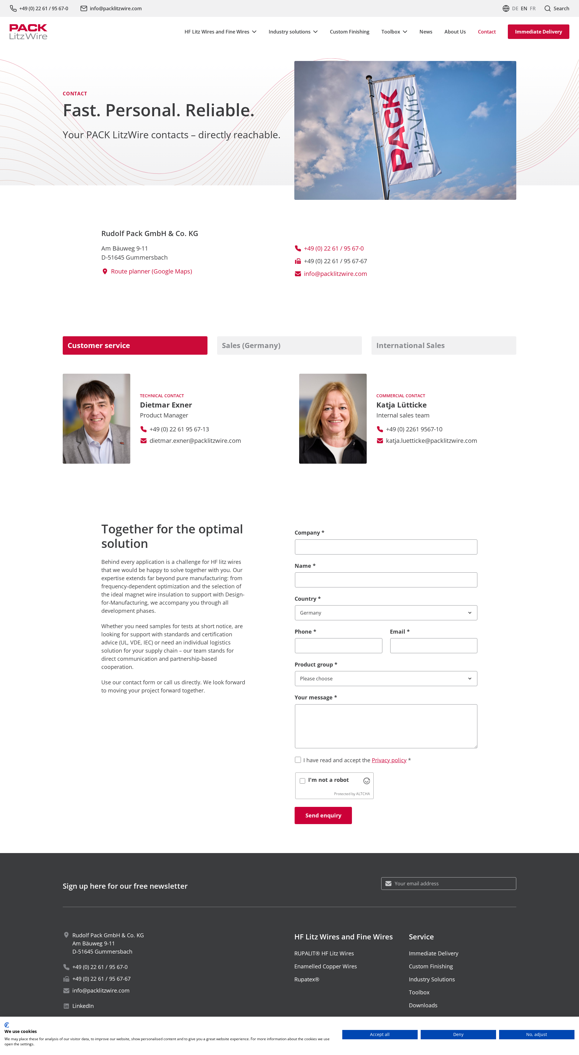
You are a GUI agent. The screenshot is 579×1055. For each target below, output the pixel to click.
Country (308, 598)
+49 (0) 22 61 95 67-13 (179, 429)
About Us (455, 31)
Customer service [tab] (99, 345)
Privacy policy (389, 760)
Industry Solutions (432, 979)
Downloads (423, 1005)
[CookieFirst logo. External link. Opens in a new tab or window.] (7, 1025)
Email (400, 631)
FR (533, 8)
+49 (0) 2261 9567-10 (414, 429)
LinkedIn (83, 1005)
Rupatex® (306, 979)
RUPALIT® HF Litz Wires (324, 953)
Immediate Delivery (538, 31)
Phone (305, 631)
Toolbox (419, 992)
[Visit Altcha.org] (366, 781)
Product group (316, 664)
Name (305, 565)
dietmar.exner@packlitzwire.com (195, 440)
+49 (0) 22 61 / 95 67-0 (334, 248)
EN (524, 8)
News (425, 31)
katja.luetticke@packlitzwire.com (431, 440)
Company (309, 532)
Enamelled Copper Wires (325, 966)
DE (515, 8)
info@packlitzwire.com (335, 274)
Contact (487, 31)
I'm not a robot (328, 779)
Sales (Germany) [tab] (251, 345)
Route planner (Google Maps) (151, 271)
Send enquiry (323, 815)
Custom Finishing (349, 31)
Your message (316, 697)
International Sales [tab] (410, 345)
